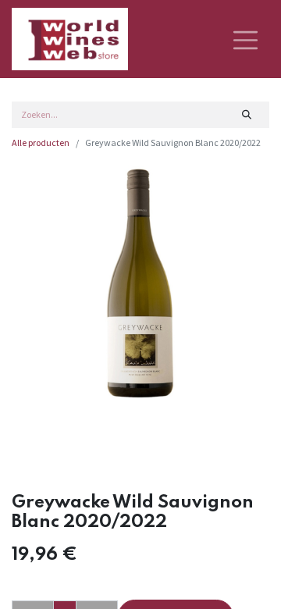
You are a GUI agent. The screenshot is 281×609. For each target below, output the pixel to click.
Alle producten (40, 142)
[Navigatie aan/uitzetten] (245, 39)
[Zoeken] (247, 115)
